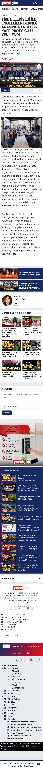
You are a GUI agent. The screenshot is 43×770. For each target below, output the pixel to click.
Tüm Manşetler (10, 624)
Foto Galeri (13, 691)
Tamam (4, 749)
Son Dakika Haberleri (12, 627)
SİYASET (24, 9)
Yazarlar (11, 696)
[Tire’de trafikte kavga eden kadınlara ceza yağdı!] (31, 345)
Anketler (11, 710)
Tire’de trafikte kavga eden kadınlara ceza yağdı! (31, 354)
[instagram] (23, 660)
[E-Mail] (16, 304)
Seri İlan (11, 702)
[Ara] (36, 3)
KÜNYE (16, 636)
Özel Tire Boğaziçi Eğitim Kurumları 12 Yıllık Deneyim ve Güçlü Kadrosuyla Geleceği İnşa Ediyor (11, 332)
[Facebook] (11, 608)
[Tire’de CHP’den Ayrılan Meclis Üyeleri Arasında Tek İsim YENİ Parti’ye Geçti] (31, 365)
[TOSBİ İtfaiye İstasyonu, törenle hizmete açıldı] (11, 365)
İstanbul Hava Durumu (13, 617)
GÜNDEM (5, 9)
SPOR (14, 685)
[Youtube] (27, 608)
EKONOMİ (16, 674)
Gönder (6, 413)
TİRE (14, 15)
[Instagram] (23, 608)
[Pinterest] (19, 608)
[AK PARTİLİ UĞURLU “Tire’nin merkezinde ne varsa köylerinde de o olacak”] (31, 322)
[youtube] (31, 660)
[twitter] (16, 660)
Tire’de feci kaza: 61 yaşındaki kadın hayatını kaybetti (10, 354)
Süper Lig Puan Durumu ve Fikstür (27, 730)
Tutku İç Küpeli (20, 299)
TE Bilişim (27, 653)
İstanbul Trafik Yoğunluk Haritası (16, 619)
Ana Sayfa (12, 665)
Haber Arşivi (9, 629)
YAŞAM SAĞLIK (18, 688)
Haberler (5, 15)
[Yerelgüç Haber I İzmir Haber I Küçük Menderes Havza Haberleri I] (9, 3)
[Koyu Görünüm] (33, 3)
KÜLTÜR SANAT (19, 679)
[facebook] (9, 660)
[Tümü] (40, 579)
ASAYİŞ (15, 9)
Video (10, 694)
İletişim (10, 716)
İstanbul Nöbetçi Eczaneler (15, 614)
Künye (10, 713)
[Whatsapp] (32, 608)
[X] (15, 608)
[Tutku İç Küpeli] (7, 300)
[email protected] (21, 603)
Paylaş (6, 90)
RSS (7, 646)
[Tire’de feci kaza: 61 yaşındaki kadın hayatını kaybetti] (11, 345)
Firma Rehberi (14, 699)
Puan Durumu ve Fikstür (13, 622)
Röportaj (11, 705)
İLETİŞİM (7, 636)
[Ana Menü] (40, 3)
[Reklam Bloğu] (21, 444)
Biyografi (12, 708)
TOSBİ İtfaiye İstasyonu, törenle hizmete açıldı (9, 374)
